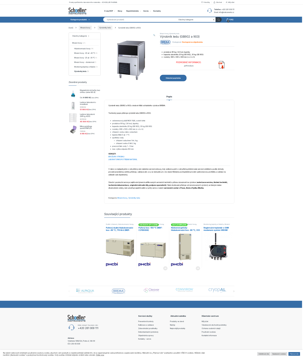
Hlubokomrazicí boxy (125, 224)
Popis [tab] (169, 97)
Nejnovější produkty (177, 328)
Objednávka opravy (146, 335)
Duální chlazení (111, 224)
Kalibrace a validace (146, 325)
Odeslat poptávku (173, 78)
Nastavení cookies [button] (279, 354)
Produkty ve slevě (177, 321)
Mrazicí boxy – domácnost (85, 62)
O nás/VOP (108, 11)
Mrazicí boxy (85, 28)
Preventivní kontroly (146, 321)
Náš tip (172, 325)
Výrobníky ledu (105, 28)
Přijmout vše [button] (294, 354)
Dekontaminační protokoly (148, 332)
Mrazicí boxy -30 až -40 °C (85, 53)
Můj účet (231, 2)
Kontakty (157, 11)
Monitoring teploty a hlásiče (214, 224)
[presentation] (233, 291)
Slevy (120, 11)
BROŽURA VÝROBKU (116, 157)
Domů (71, 28)
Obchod (219, 2)
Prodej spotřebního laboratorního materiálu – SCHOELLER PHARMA (93, 2)
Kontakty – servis (144, 339)
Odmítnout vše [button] (264, 354)
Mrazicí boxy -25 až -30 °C (85, 58)
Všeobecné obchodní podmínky (214, 325)
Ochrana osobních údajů (211, 328)
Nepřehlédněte (132, 11)
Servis (146, 11)
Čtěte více (165, 268)
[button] (154, 35)
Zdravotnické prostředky (147, 328)
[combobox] (140, 19)
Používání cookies (209, 332)
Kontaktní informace (209, 335)
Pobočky (207, 2)
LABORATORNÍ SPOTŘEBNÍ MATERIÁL (122, 159)
